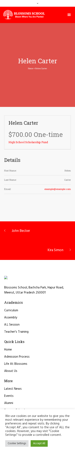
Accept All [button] (39, 443)
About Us (10, 371)
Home (30, 68)
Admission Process (17, 356)
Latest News (13, 388)
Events (9, 395)
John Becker (21, 231)
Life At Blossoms (15, 363)
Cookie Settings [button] (17, 443)
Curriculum (11, 310)
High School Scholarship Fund (28, 142)
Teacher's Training (16, 331)
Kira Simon (55, 250)
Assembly (10, 317)
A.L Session (12, 324)
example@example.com (57, 189)
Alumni (8, 403)
